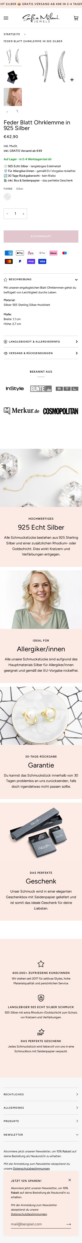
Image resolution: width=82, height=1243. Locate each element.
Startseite (12, 34)
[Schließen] (71, 1178)
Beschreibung (20, 279)
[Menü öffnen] (10, 18)
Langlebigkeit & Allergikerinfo (34, 341)
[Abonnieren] (65, 1224)
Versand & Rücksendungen (31, 353)
